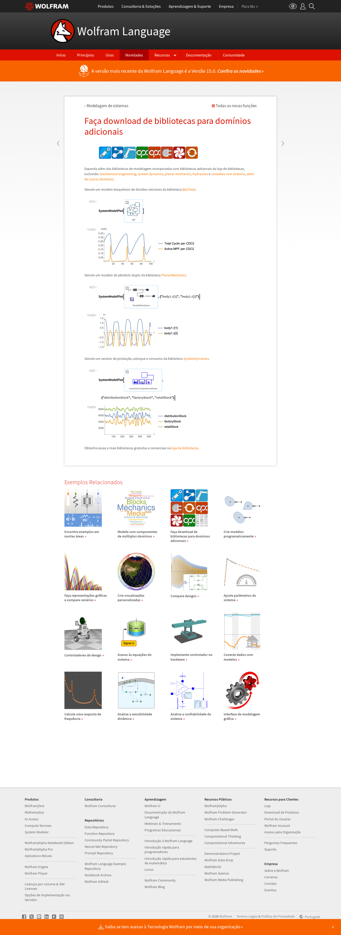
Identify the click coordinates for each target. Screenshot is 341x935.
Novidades (134, 54)
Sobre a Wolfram (276, 870)
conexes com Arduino (228, 174)
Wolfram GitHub (97, 881)
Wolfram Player (36, 873)
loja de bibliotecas (184, 448)
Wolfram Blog (155, 887)
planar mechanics (178, 174)
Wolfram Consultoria (100, 806)
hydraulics (200, 174)
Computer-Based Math (221, 830)
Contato (270, 883)
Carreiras (271, 877)
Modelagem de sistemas (107, 105)
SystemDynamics (196, 358)
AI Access (31, 819)
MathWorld (212, 867)
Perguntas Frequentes (280, 843)
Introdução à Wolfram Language (168, 841)
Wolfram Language (124, 30)
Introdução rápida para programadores (162, 849)
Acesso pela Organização (282, 832)
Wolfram (225, 916)
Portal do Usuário (277, 819)
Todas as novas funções (236, 105)
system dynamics (150, 174)
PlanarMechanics (173, 275)
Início (61, 54)
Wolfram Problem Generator (225, 812)
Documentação (198, 54)
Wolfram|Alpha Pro (39, 849)
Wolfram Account (277, 825)
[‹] (58, 113)
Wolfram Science (216, 873)
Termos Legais (247, 916)
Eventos (270, 890)
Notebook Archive (98, 875)
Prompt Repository (99, 853)
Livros (149, 869)
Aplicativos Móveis (38, 856)
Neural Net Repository (101, 846)
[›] (283, 113)
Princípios (85, 54)
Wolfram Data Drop (218, 860)
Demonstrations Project (222, 853)
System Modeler (37, 832)
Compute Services (38, 825)
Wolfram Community (160, 880)
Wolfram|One (34, 806)
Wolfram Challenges (219, 819)
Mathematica (34, 812)
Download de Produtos (281, 812)
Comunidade (234, 54)
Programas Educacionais (163, 830)
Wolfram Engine (36, 867)
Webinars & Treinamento (163, 823)
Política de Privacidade (278, 916)
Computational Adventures (224, 843)
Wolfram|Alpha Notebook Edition (49, 843)
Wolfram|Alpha (215, 806)
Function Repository (100, 833)
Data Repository (97, 827)
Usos (110, 54)
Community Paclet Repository (107, 840)
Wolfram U (152, 806)
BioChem (189, 189)
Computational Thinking (222, 836)
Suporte (270, 849)
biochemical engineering (118, 174)
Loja (267, 806)
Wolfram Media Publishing (223, 880)
